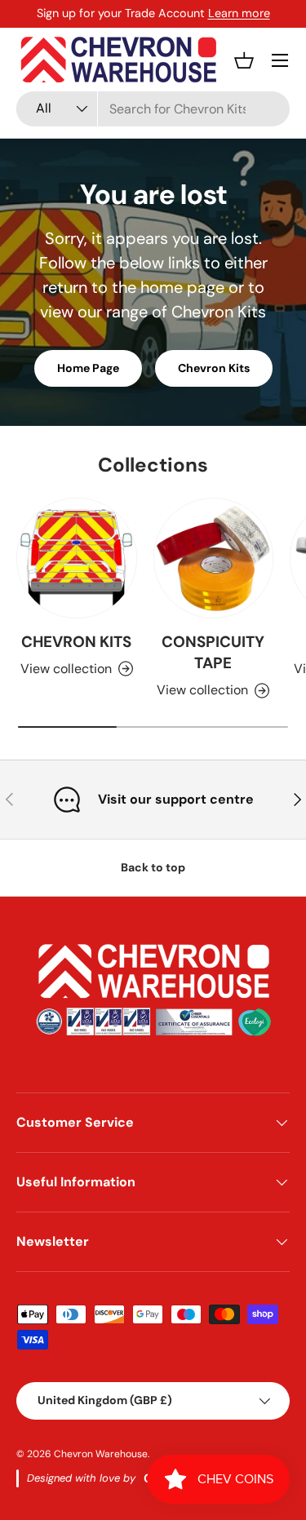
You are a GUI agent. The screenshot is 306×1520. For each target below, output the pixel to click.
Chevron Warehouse (101, 1453)
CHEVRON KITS (76, 641)
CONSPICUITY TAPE (213, 652)
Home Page (88, 368)
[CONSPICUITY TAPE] (213, 558)
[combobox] (153, 108)
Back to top (153, 867)
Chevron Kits (214, 368)
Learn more (239, 13)
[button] (244, 60)
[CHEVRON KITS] (76, 558)
